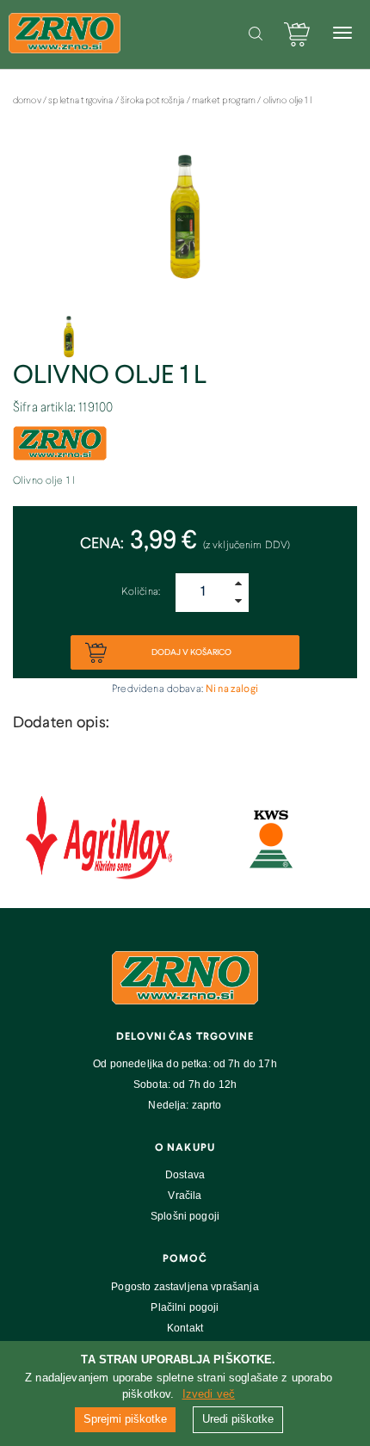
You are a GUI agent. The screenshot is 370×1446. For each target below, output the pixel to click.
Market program (224, 100)
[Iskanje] (255, 33)
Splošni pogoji (185, 1216)
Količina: (140, 592)
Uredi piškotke (238, 1418)
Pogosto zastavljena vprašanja (184, 1287)
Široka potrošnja (153, 100)
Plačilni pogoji (185, 1307)
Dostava (185, 1175)
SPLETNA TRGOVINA (81, 100)
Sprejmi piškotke (125, 1418)
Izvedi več (209, 1393)
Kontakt (185, 1328)
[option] (185, 224)
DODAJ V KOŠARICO (190, 652)
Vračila (184, 1196)
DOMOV (28, 100)
